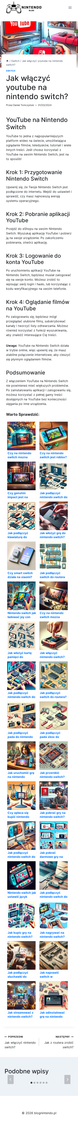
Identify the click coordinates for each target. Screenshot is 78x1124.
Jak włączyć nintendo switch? (20, 1042)
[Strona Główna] (7, 60)
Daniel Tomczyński (23, 105)
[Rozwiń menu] (69, 7)
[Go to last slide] (11, 1079)
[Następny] (67, 1079)
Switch (10, 70)
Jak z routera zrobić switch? (58, 1042)
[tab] (31, 1083)
